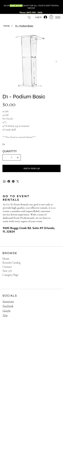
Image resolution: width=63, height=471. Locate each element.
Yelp (5, 315)
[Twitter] (18, 181)
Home (5, 258)
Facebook (8, 306)
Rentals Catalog (11, 262)
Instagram (8, 301)
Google (7, 310)
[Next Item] (56, 61)
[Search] (29, 17)
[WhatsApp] (4, 181)
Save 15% (7, 270)
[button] (51, 17)
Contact (7, 266)
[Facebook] (9, 181)
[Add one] (18, 157)
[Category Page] (55, 275)
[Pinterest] (13, 181)
